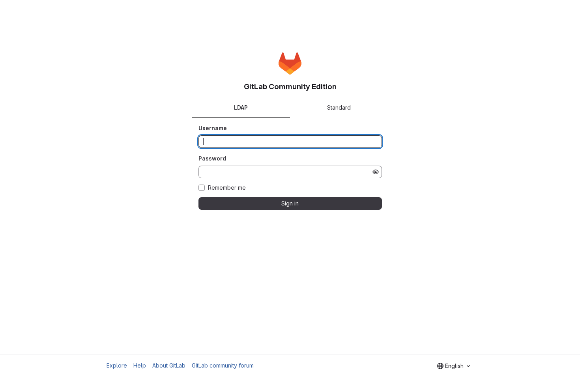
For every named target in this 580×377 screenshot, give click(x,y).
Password (212, 158)
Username (212, 128)
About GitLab (168, 365)
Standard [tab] (339, 107)
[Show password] (375, 172)
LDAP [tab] (241, 107)
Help (139, 365)
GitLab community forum (223, 365)
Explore (117, 365)
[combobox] (453, 366)
